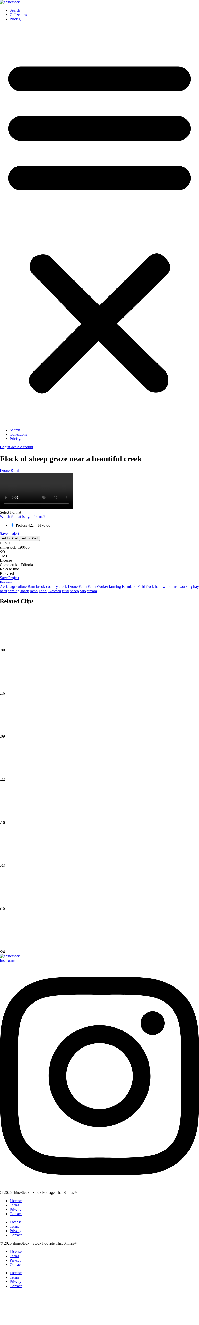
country (52, 586)
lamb (34, 591)
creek (63, 586)
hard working (182, 586)
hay (196, 586)
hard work (163, 586)
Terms (14, 1205)
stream (92, 591)
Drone (5, 471)
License (16, 1201)
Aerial (4, 586)
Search (15, 10)
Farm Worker (98, 586)
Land (43, 591)
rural (65, 591)
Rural (15, 471)
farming (115, 586)
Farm (83, 586)
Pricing (15, 19)
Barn (31, 586)
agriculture (18, 586)
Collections (18, 15)
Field (141, 586)
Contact (16, 1214)
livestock (54, 591)
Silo (83, 591)
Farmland (129, 586)
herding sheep (18, 591)
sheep (74, 591)
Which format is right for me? (22, 517)
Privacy (15, 1209)
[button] (99, 224)
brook (40, 586)
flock (150, 586)
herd (3, 591)
